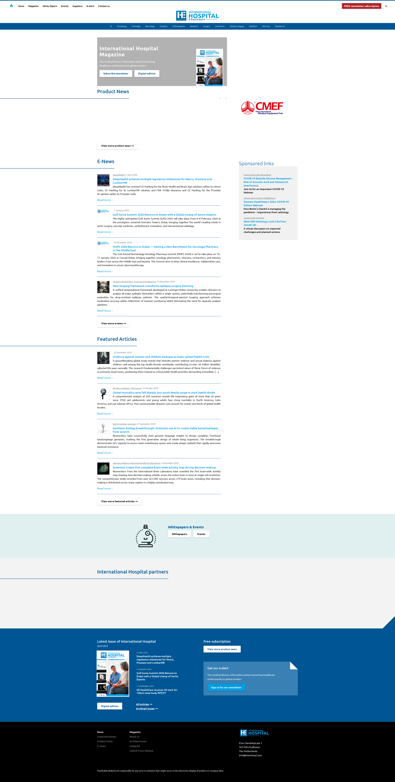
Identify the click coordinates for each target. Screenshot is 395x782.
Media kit (135, 745)
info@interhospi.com (250, 755)
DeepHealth (118, 174)
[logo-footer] (103, 216)
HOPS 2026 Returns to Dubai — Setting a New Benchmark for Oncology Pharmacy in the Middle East (165, 248)
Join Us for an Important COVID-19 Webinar (268, 183)
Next (224, 98)
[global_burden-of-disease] (103, 394)
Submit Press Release (141, 750)
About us (134, 736)
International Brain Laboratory (145, 463)
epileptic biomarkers (123, 281)
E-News (101, 745)
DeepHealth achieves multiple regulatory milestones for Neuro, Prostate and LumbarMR (155, 659)
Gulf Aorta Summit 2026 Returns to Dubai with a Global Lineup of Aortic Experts (164, 214)
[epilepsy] (103, 287)
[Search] (385, 6)
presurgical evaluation (145, 281)
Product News (105, 741)
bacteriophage (120, 424)
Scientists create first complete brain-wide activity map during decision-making (164, 467)
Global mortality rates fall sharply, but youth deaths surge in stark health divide (164, 392)
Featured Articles (106, 736)
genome (132, 424)
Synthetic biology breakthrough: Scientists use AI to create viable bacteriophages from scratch (165, 429)
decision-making (121, 463)
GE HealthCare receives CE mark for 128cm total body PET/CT (157, 691)
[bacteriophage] (103, 429)
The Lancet (136, 388)
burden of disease (121, 388)
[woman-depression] (103, 358)
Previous (219, 98)
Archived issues (138, 741)
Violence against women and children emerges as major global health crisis (161, 356)
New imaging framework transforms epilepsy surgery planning (153, 286)
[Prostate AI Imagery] (103, 180)
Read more (104, 199)
